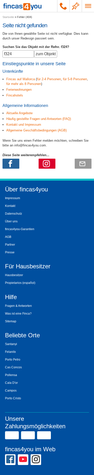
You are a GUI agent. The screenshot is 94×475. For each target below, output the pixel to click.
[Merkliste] (75, 6)
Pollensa (11, 375)
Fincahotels (14, 95)
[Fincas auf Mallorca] (22, 6)
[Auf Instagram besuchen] (47, 164)
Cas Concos (13, 367)
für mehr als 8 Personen (23, 84)
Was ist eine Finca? (18, 313)
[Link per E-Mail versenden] (83, 164)
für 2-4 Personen (49, 79)
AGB (8, 237)
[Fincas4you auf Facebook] (10, 459)
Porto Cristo (13, 398)
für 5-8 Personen (75, 79)
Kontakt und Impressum (23, 124)
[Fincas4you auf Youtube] (23, 459)
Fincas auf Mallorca (20, 79)
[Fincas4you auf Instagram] (36, 459)
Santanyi (11, 344)
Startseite (8, 16)
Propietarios (13, 283)
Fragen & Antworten (18, 306)
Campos (11, 390)
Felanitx (10, 352)
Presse (10, 252)
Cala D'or (11, 383)
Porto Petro (12, 359)
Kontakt (10, 206)
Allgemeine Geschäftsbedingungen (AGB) (36, 130)
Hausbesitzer (14, 275)
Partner (10, 244)
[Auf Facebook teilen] (11, 164)
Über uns (11, 221)
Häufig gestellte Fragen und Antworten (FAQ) (38, 119)
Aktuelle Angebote (19, 113)
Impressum (12, 198)
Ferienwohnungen (19, 89)
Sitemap (10, 321)
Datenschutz (13, 213)
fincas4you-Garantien (19, 229)
